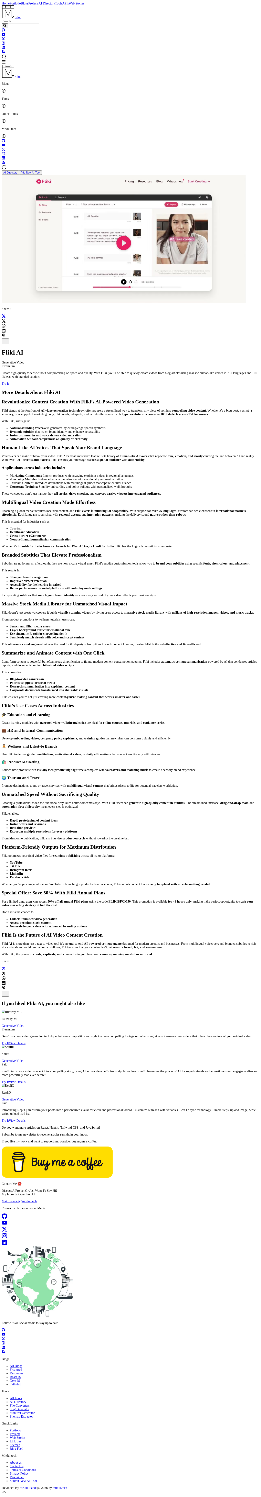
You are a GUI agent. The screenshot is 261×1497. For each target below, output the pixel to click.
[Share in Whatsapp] (4, 326)
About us (16, 1462)
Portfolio (15, 3)
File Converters (20, 1405)
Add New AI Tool (30, 172)
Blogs (24, 3)
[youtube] (3, 35)
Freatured (16, 1369)
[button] (130, 57)
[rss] (3, 52)
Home (6, 3)
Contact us (16, 1466)
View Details (17, 1043)
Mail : (19, 1201)
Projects (33, 3)
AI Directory (47, 3)
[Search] (5, 25)
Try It (5, 383)
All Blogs (16, 1366)
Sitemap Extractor (21, 1416)
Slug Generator (19, 1409)
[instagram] (3, 43)
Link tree (15, 1441)
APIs (65, 3)
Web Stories (76, 3)
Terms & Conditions (23, 1470)
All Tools (16, 1398)
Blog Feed (16, 1448)
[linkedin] (3, 48)
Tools (58, 3)
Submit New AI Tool (23, 1481)
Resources (16, 1373)
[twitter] (3, 39)
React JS (15, 1377)
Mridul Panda (28, 1487)
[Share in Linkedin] (4, 331)
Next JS (15, 1380)
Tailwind (15, 1384)
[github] (3, 30)
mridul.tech (60, 1487)
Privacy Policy (19, 1473)
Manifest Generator (22, 1413)
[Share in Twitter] (4, 317)
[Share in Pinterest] (4, 336)
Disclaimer (17, 1477)
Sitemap (15, 1445)
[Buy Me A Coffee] (57, 1176)
